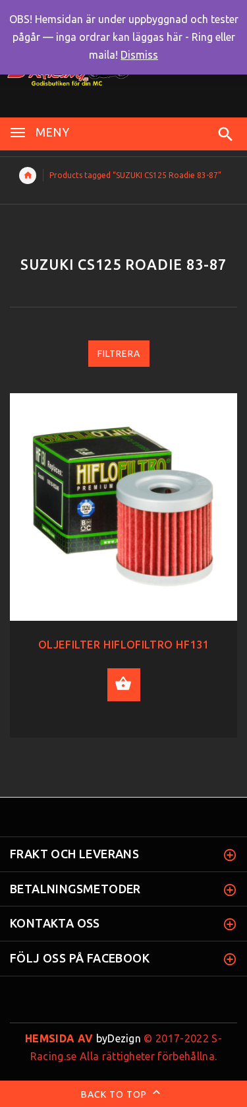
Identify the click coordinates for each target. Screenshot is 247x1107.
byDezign (83, 1038)
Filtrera (118, 353)
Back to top (115, 1094)
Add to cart (123, 684)
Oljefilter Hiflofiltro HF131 (123, 644)
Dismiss (139, 55)
